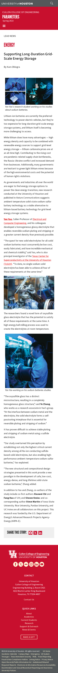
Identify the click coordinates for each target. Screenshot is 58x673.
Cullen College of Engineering (20, 12)
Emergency (35, 654)
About (29, 613)
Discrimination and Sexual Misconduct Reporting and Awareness (27, 668)
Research (29, 623)
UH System (45, 654)
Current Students (29, 620)
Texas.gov (5, 657)
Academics (29, 616)
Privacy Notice (47, 659)
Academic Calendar (9, 654)
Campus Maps (23, 654)
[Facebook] (15, 564)
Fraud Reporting (44, 657)
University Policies (9, 670)
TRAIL (34, 657)
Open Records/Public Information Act (16, 662)
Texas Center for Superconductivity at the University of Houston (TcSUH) (27, 260)
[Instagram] (31, 564)
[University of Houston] (17, 3)
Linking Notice (34, 659)
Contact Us (29, 599)
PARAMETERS (10, 17)
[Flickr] (26, 564)
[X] (20, 564)
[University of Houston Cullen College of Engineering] (29, 553)
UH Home (46, 651)
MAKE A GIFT (29, 637)
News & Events (29, 629)
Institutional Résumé (41, 662)
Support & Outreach (29, 626)
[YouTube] (42, 564)
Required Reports (9, 665)
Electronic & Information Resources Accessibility (36, 665)
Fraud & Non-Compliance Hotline (15, 659)
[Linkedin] (36, 564)
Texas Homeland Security (21, 657)
